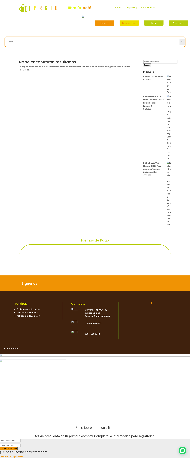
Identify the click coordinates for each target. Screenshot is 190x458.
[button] (182, 450)
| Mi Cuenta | (116, 7)
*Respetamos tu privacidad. (11, 456)
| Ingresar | (131, 7)
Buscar (147, 65)
